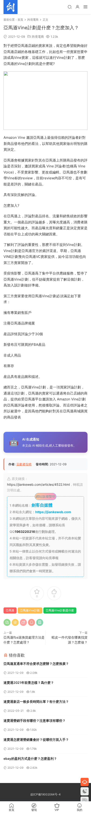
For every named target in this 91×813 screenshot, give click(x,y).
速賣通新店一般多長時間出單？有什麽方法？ (36, 702)
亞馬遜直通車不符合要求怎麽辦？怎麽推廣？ (36, 664)
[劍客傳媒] (11, 7)
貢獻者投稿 (24, 464)
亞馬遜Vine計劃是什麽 (60, 610)
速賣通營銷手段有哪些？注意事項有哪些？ (35, 721)
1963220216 (25, 532)
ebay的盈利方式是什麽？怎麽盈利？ (30, 758)
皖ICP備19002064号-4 (46, 794)
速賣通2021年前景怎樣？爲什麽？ (29, 683)
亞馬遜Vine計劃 (30, 610)
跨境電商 (38, 36)
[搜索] (69, 6)
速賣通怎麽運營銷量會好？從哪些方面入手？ (36, 739)
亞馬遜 (10, 610)
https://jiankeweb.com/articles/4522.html (38, 484)
